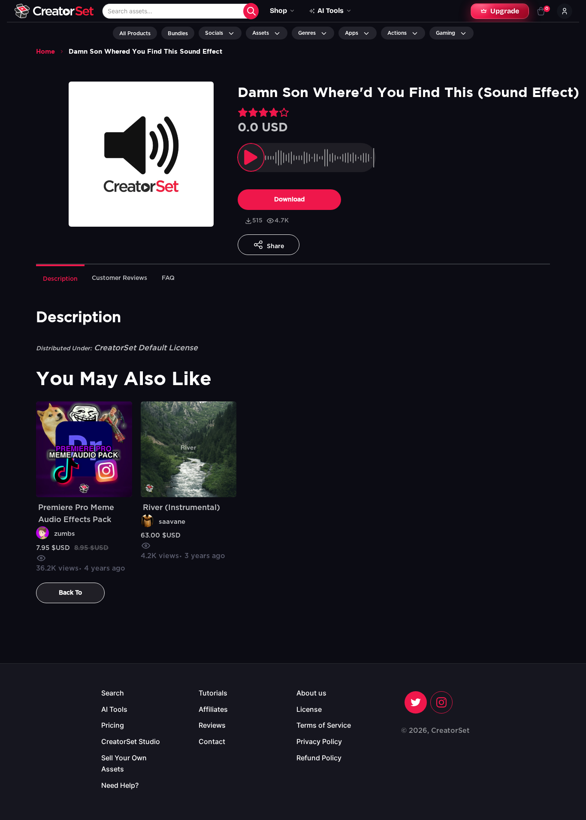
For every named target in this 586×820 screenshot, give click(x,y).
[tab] (60, 278)
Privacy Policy (319, 741)
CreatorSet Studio (130, 741)
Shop (278, 10)
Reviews (212, 725)
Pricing (112, 725)
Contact (212, 741)
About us (311, 693)
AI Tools (114, 709)
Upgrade (504, 11)
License (309, 709)
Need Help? (120, 785)
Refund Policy (318, 757)
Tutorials (213, 693)
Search (112, 693)
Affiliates (213, 709)
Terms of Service (323, 725)
